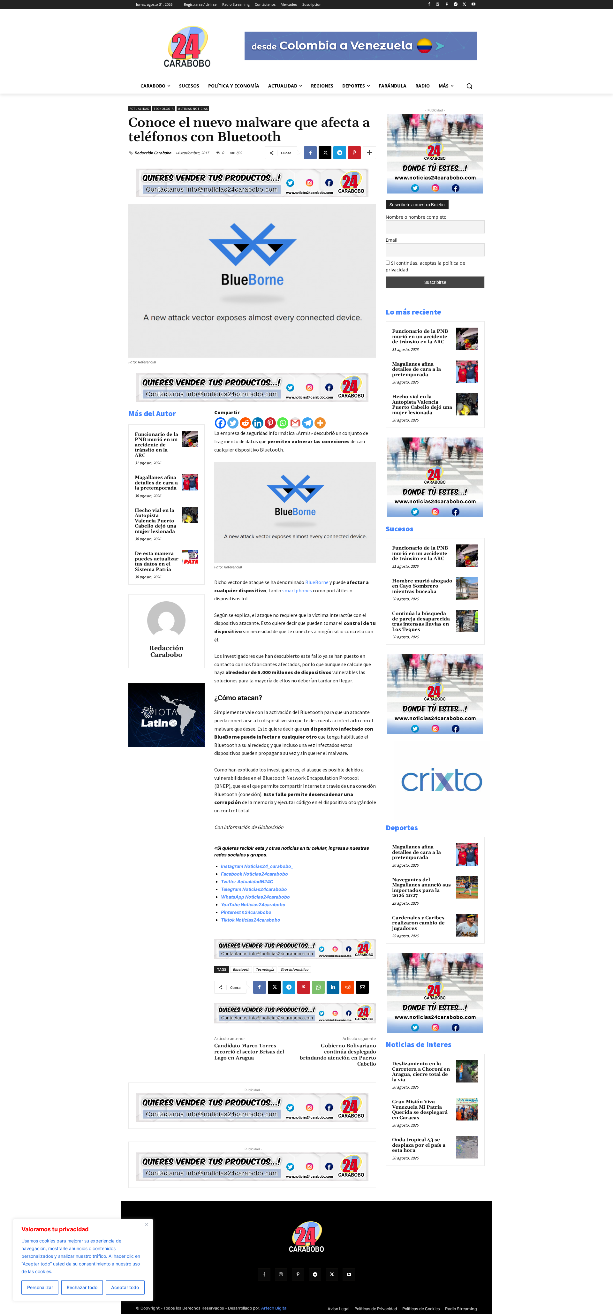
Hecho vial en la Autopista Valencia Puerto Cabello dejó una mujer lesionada (155, 521)
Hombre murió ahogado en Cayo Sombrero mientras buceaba (422, 586)
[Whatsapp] (282, 423)
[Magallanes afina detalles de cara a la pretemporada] (190, 482)
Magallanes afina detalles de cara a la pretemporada (156, 483)
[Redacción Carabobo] (166, 620)
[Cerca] (146, 1224)
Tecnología (164, 109)
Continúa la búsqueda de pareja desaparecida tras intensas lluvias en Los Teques (421, 622)
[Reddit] (245, 423)
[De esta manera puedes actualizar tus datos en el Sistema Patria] (190, 558)
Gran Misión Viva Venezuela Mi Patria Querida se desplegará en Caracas (420, 1110)
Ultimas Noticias (193, 109)
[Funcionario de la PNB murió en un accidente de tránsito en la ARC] (190, 439)
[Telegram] (455, 4)
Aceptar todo (125, 1287)
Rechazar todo (82, 1287)
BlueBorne (317, 582)
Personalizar (40, 1287)
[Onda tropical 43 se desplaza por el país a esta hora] (467, 1147)
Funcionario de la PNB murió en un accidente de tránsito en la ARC (156, 445)
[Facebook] (429, 4)
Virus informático (294, 969)
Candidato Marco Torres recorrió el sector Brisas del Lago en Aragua (249, 1052)
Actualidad (139, 109)
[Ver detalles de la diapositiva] (448, 818)
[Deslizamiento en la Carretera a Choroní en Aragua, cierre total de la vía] (467, 1071)
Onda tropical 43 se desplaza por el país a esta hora (418, 1145)
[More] (369, 152)
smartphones (297, 590)
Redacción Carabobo (152, 153)
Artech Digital (274, 1308)
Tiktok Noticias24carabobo (250, 920)
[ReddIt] (347, 987)
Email (391, 240)
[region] (83, 1260)
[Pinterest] (446, 4)
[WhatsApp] (318, 987)
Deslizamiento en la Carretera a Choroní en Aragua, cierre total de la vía (421, 1072)
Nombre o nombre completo (416, 217)
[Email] (362, 987)
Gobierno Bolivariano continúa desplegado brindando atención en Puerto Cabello (338, 1055)
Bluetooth (241, 969)
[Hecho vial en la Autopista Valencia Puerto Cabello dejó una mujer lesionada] (190, 515)
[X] (464, 4)
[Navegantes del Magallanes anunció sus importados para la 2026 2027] (467, 887)
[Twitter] (232, 423)
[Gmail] (295, 423)
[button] (469, 86)
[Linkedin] (257, 423)
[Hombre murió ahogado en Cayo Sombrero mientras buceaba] (467, 588)
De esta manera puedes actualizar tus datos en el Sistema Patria (156, 562)
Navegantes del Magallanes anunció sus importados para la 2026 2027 (421, 888)
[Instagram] (438, 4)
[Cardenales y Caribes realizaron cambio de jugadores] (467, 925)
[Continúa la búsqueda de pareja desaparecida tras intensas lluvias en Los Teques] (467, 621)
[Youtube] (473, 4)
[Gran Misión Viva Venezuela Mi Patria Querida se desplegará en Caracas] (467, 1109)
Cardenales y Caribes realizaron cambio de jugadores (418, 923)
